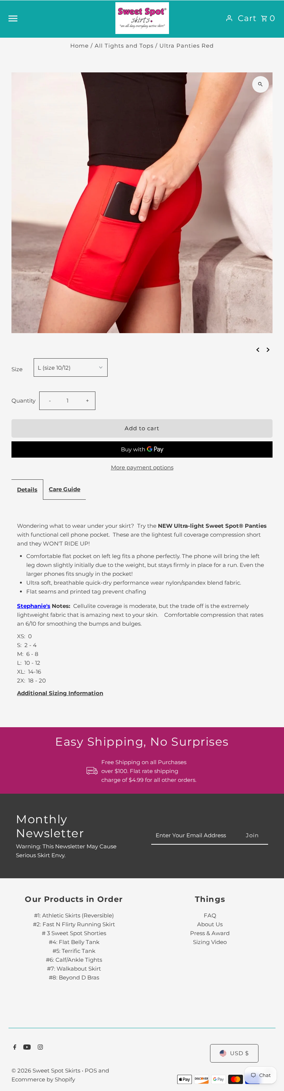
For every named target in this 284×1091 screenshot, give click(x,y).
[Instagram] (39, 1047)
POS (91, 1070)
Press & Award (210, 933)
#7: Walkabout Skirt (74, 968)
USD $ (239, 1053)
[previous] (257, 349)
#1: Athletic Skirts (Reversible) (74, 915)
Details (27, 489)
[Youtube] (26, 1047)
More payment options (142, 467)
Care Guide (64, 489)
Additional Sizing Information (60, 693)
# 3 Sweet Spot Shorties (74, 933)
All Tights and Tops (124, 45)
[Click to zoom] (260, 84)
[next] (268, 349)
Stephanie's (33, 605)
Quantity (23, 400)
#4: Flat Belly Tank (74, 941)
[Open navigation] (59, 18)
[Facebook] (13, 1047)
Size (17, 369)
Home (79, 45)
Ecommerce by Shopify (43, 1079)
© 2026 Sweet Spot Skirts (46, 1070)
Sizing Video (210, 941)
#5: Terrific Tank (74, 950)
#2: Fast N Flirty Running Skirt (74, 924)
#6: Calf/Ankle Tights (74, 959)
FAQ (210, 915)
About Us (210, 924)
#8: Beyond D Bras (74, 977)
